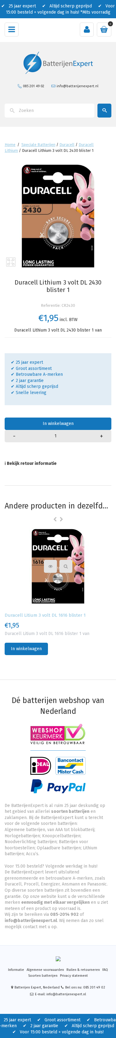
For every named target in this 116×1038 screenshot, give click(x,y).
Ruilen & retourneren (83, 970)
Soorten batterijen (43, 976)
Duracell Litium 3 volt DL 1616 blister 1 (45, 615)
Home (10, 144)
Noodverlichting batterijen (31, 841)
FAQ (105, 970)
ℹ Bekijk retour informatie (31, 463)
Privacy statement (74, 976)
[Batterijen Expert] (58, 62)
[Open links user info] (87, 29)
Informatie (16, 970)
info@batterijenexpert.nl (77, 86)
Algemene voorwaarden (45, 970)
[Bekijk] (65, 566)
